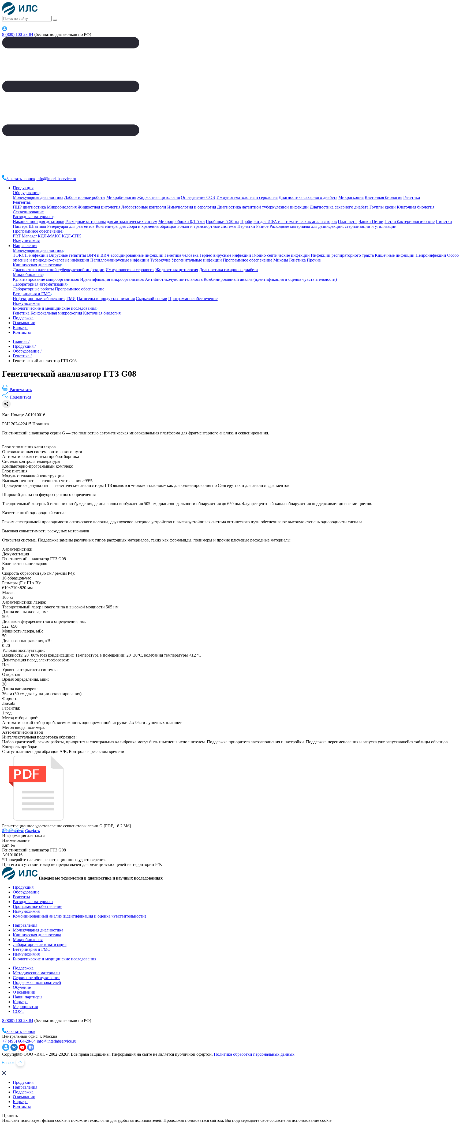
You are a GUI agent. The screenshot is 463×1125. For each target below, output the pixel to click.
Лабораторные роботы (84, 197)
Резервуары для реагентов (71, 226)
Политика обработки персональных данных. (255, 1054)
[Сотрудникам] (4, 29)
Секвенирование (28, 212)
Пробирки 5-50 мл (222, 221)
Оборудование (26, 192)
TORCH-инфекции (30, 255)
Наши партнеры (27, 997)
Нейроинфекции (431, 255)
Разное (262, 226)
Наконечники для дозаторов (38, 221)
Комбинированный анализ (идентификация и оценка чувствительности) (270, 279)
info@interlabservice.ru (56, 178)
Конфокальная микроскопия (56, 313)
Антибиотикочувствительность (174, 279)
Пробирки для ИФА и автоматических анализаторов (288, 221)
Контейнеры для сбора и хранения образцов (136, 226)
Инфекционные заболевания (39, 298)
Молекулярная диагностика (38, 197)
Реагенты (21, 202)
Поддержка (23, 318)
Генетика (411, 197)
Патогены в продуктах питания (106, 298)
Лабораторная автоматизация (39, 284)
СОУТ (18, 1011)
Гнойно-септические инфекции (281, 255)
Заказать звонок (20, 178)
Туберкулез (160, 260)
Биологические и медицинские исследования (54, 308)
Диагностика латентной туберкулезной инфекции (263, 207)
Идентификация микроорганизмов (112, 279)
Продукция (23, 187)
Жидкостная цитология (158, 197)
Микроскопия (351, 197)
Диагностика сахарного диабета (308, 197)
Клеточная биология (383, 197)
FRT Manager (25, 236)
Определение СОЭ (198, 197)
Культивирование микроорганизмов (46, 279)
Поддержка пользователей (37, 982)
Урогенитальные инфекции (196, 260)
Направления (25, 245)
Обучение (22, 987)
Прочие (314, 260)
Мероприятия (25, 1006)
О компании (24, 322)
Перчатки (246, 226)
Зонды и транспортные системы (206, 226)
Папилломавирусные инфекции (119, 260)
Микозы (280, 260)
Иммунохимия (26, 240)
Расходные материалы (33, 216)
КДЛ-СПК (71, 236)
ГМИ (71, 298)
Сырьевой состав (151, 298)
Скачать (32, 830)
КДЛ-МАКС (49, 236)
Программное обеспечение (37, 231)
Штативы (37, 226)
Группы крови (382, 207)
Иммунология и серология (191, 207)
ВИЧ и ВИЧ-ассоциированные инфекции (125, 255)
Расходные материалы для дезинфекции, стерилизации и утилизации (333, 226)
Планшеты (347, 221)
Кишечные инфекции (395, 255)
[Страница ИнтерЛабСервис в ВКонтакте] (14, 1049)
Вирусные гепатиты (67, 255)
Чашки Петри (371, 221)
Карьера (20, 327)
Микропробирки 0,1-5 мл (181, 221)
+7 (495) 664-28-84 (19, 1041)
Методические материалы (36, 973)
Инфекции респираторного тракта (342, 255)
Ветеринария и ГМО (32, 293)
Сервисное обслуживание (36, 977)
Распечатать (13, 830)
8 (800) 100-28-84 (17, 34)
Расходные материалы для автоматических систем (111, 221)
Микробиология (121, 197)
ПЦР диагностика (29, 207)
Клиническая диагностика (37, 265)
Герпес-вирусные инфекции (225, 255)
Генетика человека (182, 255)
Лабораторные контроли (143, 207)
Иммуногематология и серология (247, 197)
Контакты (22, 332)
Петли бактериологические (409, 221)
